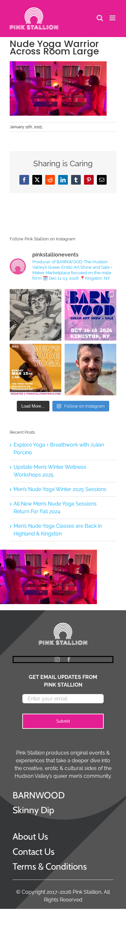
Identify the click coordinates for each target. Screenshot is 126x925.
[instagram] (57, 659)
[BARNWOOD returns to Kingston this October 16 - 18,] (90, 315)
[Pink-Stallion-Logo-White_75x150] (63, 624)
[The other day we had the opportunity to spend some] (35, 315)
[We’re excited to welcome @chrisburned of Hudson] (90, 369)
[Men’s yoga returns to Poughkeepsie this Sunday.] (35, 369)
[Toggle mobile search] (100, 17)
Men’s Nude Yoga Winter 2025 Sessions (60, 489)
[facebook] (68, 659)
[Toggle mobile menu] (113, 17)
